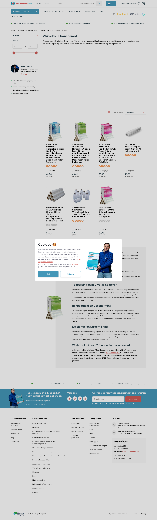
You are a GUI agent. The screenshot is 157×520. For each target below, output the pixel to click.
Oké (48, 274)
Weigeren (75, 264)
